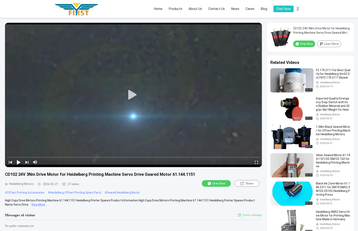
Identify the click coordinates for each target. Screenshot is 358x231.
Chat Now (283, 9)
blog (264, 9)
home (158, 9)
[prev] (10, 162)
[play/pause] (19, 162)
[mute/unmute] (35, 162)
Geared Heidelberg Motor (123, 192)
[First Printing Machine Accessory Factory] (77, 9)
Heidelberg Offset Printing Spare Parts (75, 192)
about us (195, 9)
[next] (27, 162)
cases (250, 9)
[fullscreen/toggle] (256, 162)
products (175, 9)
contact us (216, 9)
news (235, 9)
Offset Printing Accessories (26, 192)
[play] (133, 95)
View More (38, 204)
